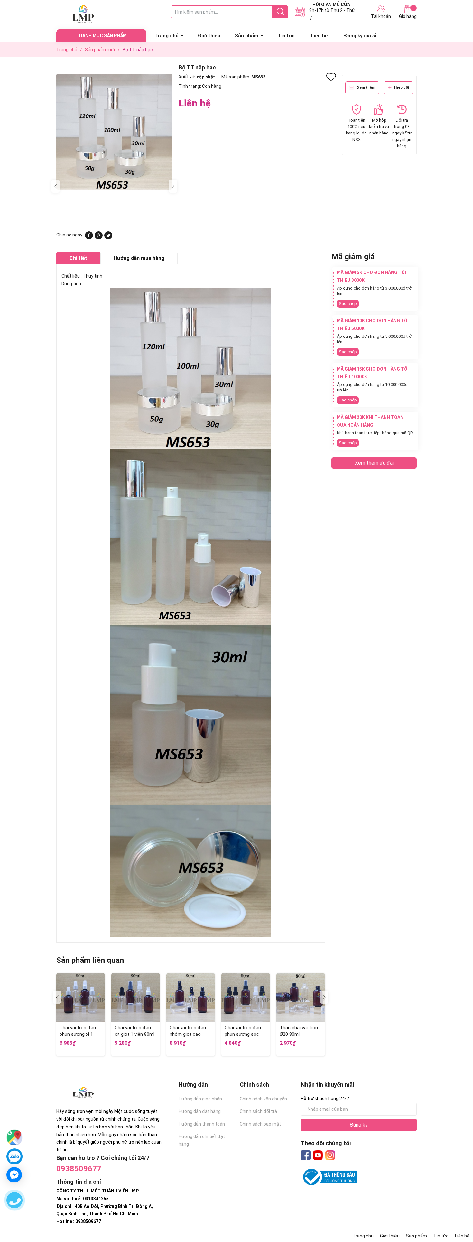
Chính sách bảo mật (260, 1124)
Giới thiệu (209, 36)
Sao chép (348, 303)
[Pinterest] (99, 237)
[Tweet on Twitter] (108, 237)
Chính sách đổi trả (258, 1111)
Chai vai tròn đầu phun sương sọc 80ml (243, 1034)
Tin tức (286, 36)
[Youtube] (318, 1155)
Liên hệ (319, 36)
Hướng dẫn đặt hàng (200, 1111)
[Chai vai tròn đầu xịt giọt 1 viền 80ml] (135, 997)
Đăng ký (359, 1125)
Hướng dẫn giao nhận (200, 1098)
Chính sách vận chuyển (263, 1098)
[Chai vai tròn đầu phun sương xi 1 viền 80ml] (80, 997)
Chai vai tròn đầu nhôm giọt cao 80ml (188, 1034)
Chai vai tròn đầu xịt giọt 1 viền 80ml (134, 1031)
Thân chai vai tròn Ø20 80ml (299, 1031)
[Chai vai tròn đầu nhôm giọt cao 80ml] (190, 997)
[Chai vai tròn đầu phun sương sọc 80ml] (245, 997)
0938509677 (78, 1168)
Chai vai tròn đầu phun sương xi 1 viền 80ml (78, 1034)
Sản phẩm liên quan (90, 960)
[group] (114, 131)
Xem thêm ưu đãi (374, 463)
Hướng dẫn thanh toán (202, 1124)
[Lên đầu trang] (455, 1211)
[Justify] (280, 11)
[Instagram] (330, 1155)
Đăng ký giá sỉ (360, 36)
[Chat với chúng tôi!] (14, 1174)
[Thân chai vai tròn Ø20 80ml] (300, 997)
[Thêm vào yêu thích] (331, 76)
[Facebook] (306, 1155)
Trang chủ (166, 36)
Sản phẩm (246, 36)
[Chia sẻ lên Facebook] (89, 237)
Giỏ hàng (408, 16)
